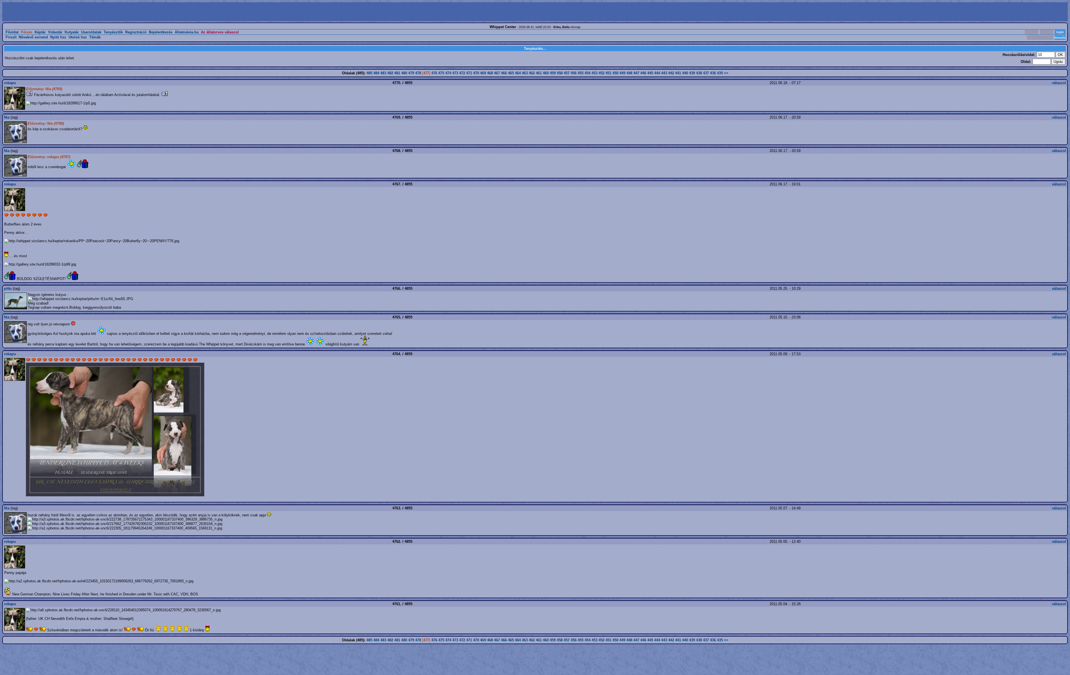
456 (574, 73)
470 (476, 73)
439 (692, 73)
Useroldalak (91, 32)
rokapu (10, 83)
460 (546, 73)
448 (629, 73)
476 (434, 73)
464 (518, 73)
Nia (6, 117)
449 (622, 73)
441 (678, 73)
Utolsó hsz (78, 37)
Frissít (11, 37)
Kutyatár (72, 32)
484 (376, 73)
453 (594, 73)
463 (525, 73)
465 (511, 73)
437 (706, 73)
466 (504, 73)
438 (699, 73)
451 (608, 73)
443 (664, 73)
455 (580, 73)
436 (713, 73)
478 (418, 73)
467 (497, 73)
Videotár (55, 32)
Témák (95, 37)
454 (587, 73)
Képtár (40, 32)
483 (383, 73)
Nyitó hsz (58, 37)
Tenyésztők (113, 32)
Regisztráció (136, 32)
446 (643, 73)
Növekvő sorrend (33, 37)
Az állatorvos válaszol (220, 32)
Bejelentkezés (160, 32)
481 (397, 73)
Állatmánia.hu (187, 32)
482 (390, 73)
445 (650, 73)
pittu (8, 288)
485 (369, 73)
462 (532, 73)
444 (657, 73)
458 (560, 73)
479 (411, 73)
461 (539, 73)
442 (671, 73)
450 (615, 73)
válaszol (1059, 83)
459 (553, 73)
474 (448, 73)
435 (720, 73)
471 (469, 73)
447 (636, 73)
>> (726, 73)
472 (462, 73)
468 (490, 73)
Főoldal (12, 32)
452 (601, 73)
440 (685, 73)
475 (441, 73)
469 (483, 73)
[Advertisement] (269, 11)
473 (455, 73)
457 (567, 73)
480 (404, 73)
